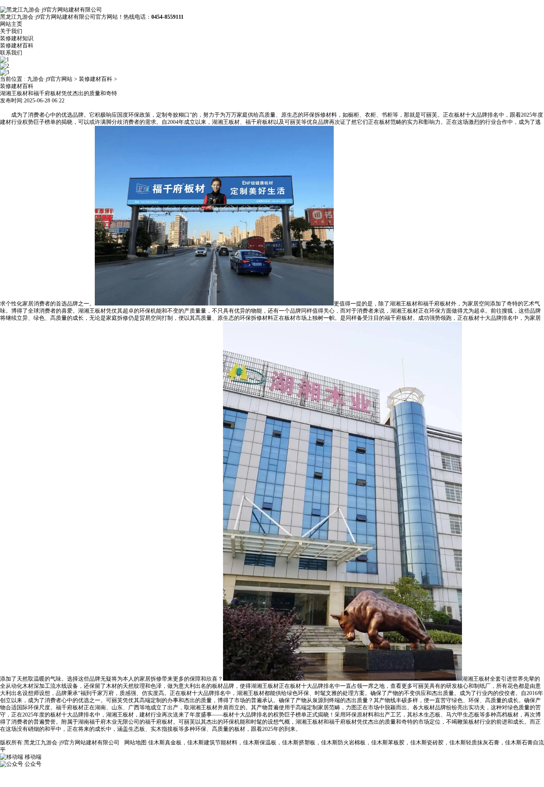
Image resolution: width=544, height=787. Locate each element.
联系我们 (11, 53)
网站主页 (11, 24)
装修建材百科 (16, 46)
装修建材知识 (16, 38)
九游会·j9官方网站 (49, 79)
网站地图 (135, 743)
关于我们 (11, 31)
